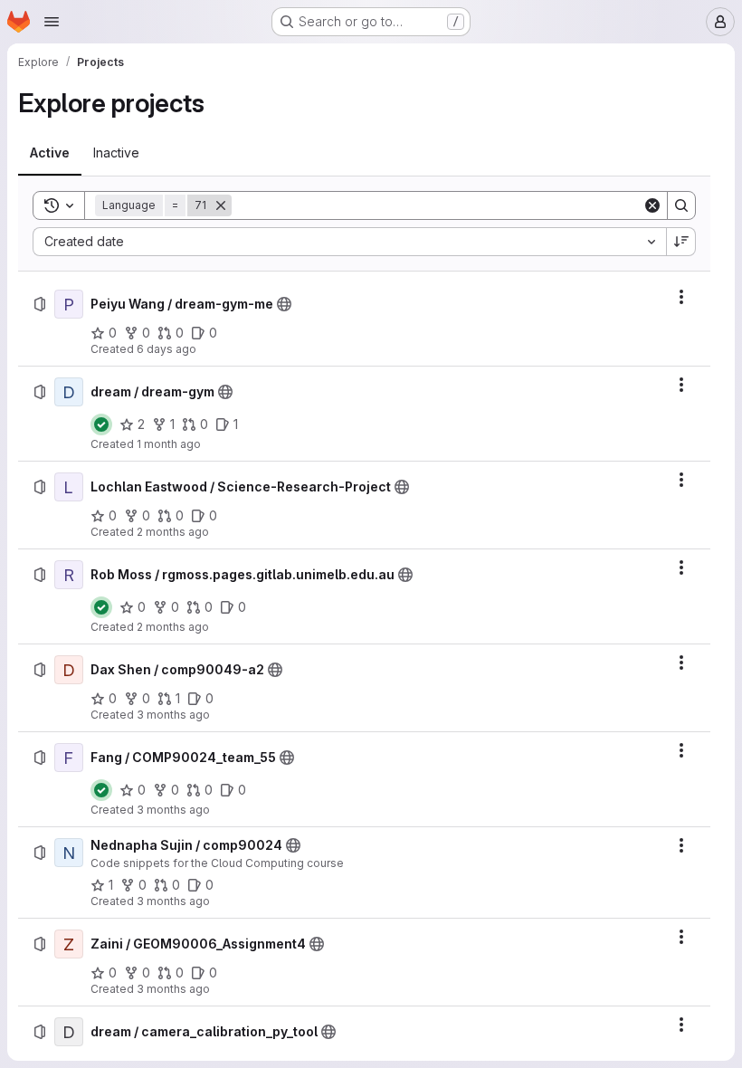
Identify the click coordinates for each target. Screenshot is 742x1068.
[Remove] (221, 205)
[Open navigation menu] (51, 21)
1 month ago (169, 444)
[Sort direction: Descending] (681, 241)
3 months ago (173, 714)
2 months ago (173, 532)
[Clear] (652, 205)
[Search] (681, 205)
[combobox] (349, 241)
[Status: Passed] (101, 424)
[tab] (49, 153)
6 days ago (166, 349)
